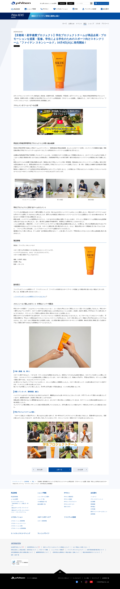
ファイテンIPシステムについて (75, 549)
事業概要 (93, 504)
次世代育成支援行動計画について (95, 549)
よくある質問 (52, 3)
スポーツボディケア (44, 517)
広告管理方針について (32, 547)
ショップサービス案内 (43, 496)
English (71, 3)
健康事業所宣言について (42, 552)
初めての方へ (67, 506)
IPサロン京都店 (68, 499)
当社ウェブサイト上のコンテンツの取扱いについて (56, 547)
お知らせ (71, 23)
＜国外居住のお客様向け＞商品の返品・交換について (65, 552)
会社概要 (93, 501)
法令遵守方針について (16, 547)
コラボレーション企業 (16, 525)
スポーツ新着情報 (42, 521)
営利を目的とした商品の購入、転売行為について (23, 549)
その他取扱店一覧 (42, 501)
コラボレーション (62, 9)
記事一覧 (59, 469)
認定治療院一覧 (42, 504)
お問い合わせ (45, 3)
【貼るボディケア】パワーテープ (19, 507)
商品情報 (17, 9)
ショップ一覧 (41, 499)
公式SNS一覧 (105, 578)
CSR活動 (93, 509)
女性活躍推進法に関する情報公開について (22, 552)
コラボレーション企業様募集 (18, 528)
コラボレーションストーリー (18, 523)
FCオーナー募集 (44, 549)
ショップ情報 (31, 9)
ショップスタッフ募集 (57, 549)
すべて (64, 23)
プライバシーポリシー (63, 578)
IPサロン (45, 9)
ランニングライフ (43, 533)
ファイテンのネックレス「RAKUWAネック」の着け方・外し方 (19, 503)
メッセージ (93, 496)
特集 (76, 9)
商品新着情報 (14, 496)
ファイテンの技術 (90, 9)
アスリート (105, 23)
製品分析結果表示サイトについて (91, 552)
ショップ (91, 23)
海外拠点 (93, 506)
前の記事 (39, 469)
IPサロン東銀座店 (68, 496)
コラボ (98, 23)
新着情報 (26, 481)
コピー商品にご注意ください (80, 547)
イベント (79, 23)
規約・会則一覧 (15, 555)
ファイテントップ (16, 481)
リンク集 (86, 578)
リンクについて (77, 578)
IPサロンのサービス (69, 504)
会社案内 (106, 9)
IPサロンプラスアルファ (70, 501)
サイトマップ (95, 578)
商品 (85, 23)
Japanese (62, 3)
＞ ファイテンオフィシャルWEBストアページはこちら (30, 296)
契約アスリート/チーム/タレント (99, 511)
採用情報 (93, 514)
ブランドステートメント (97, 499)
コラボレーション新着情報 (18, 521)
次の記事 (80, 469)
